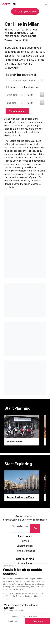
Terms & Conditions (25, 550)
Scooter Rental (25, 563)
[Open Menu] (46, 4)
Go (35, 528)
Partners (25, 540)
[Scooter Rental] (21, 430)
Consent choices (25, 545)
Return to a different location (24, 87)
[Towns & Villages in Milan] (21, 485)
